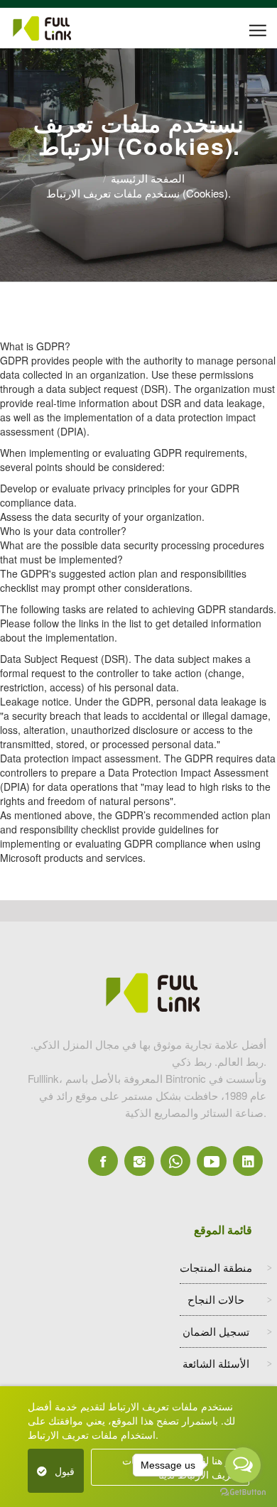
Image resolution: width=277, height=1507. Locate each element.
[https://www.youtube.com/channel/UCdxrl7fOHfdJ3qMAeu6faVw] (212, 1161)
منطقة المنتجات (216, 1267)
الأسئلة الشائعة (216, 1363)
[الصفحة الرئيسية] (61, 28)
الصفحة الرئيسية (148, 178)
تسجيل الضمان (216, 1331)
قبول (65, 1471)
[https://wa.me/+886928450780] (175, 1161)
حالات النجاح (216, 1299)
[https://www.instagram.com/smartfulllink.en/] (139, 1161)
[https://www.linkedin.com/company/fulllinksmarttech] (248, 1161)
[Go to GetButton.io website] (243, 1492)
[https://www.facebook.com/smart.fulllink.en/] (103, 1161)
